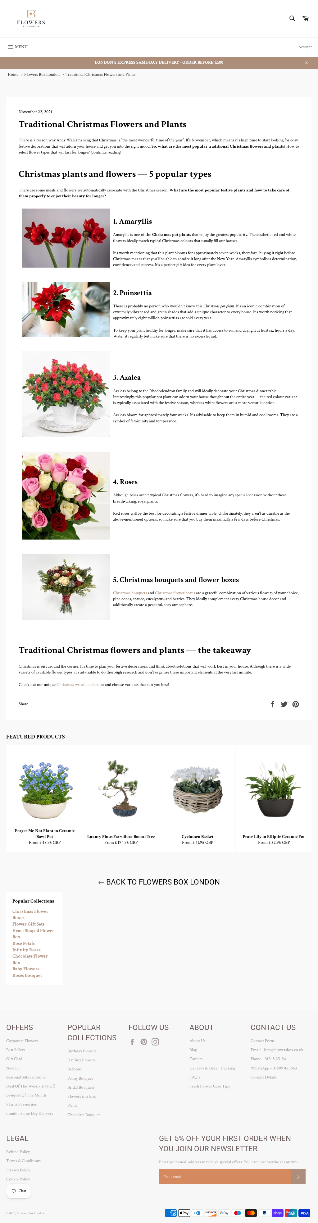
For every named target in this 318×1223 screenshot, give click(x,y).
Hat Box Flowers (81, 1060)
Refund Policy (18, 1152)
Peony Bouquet (80, 1078)
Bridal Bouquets (80, 1087)
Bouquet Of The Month (26, 1095)
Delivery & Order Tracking (212, 1068)
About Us (197, 1041)
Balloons (74, 1069)
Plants (72, 1105)
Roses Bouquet (27, 975)
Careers (195, 1059)
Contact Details (264, 1077)
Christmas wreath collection (80, 684)
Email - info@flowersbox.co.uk (277, 1050)
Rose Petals (23, 943)
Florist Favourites (21, 1104)
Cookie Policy (18, 1179)
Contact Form (262, 1041)
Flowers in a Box (81, 1096)
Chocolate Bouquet (83, 1115)
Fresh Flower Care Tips (209, 1086)
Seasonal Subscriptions (25, 1077)
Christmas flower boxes (175, 593)
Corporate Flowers (22, 1041)
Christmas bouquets (130, 593)
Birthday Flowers (82, 1051)
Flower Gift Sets (28, 924)
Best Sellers (15, 1050)
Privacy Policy (18, 1170)
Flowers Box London (30, 1213)
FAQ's (194, 1077)
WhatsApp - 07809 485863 (274, 1068)
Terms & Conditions (23, 1161)
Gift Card (14, 1059)
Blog (193, 1050)
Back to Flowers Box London (162, 882)
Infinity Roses (26, 950)
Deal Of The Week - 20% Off (30, 1086)
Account (305, 47)
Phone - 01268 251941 (269, 1059)
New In (12, 1068)
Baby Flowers (25, 969)
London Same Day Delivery (29, 1113)
